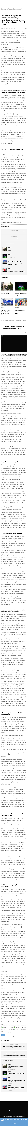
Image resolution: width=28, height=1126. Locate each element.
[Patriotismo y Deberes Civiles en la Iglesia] (5, 256)
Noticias (10, 247)
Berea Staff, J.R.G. (4, 28)
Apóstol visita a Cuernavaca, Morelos (14, 238)
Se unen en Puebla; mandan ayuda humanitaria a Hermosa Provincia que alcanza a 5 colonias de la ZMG (16, 263)
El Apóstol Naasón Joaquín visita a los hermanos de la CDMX (14, 231)
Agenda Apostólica (5, 323)
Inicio (14, 1114)
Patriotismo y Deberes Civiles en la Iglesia (16, 256)
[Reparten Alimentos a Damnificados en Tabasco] (5, 249)
